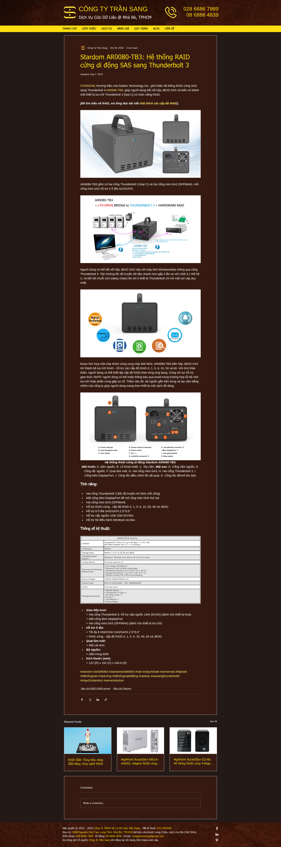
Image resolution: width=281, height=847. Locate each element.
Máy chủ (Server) (122, 688)
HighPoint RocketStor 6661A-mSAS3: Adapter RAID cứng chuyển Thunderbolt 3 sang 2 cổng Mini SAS (140, 761)
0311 (160, 828)
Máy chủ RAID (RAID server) (96, 688)
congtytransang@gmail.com (148, 836)
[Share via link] (105, 699)
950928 (167, 828)
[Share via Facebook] (81, 699)
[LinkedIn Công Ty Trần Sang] (217, 834)
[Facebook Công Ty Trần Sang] (217, 828)
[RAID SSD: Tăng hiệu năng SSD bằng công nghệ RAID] (87, 741)
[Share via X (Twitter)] (89, 699)
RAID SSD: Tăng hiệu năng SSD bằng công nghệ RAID (85, 762)
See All (213, 721)
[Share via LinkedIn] (97, 699)
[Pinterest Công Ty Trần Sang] (217, 840)
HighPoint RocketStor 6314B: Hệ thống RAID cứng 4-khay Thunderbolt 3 (192, 761)
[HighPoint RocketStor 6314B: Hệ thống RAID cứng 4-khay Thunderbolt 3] (193, 741)
